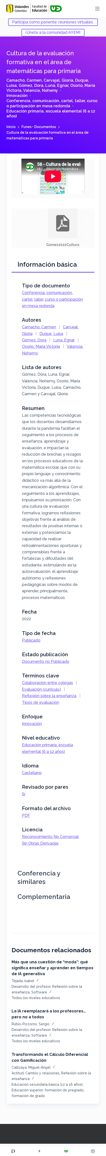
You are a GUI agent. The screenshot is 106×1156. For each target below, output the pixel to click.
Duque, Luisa (51, 333)
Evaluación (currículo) (41, 689)
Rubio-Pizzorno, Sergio (31, 1024)
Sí (23, 794)
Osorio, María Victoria (41, 346)
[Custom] (13, 1151)
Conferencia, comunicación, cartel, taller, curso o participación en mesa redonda (51, 103)
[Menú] (97, 8)
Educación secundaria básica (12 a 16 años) (47, 1084)
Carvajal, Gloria (58, 80)
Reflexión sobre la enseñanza (49, 695)
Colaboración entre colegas (47, 682)
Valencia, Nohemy (40, 90)
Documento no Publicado (45, 661)
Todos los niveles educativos (36, 998)
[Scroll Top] (92, 1151)
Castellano (32, 772)
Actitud (18, 1073)
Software (39, 992)
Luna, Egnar (56, 85)
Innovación (17, 95)
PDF (26, 815)
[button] (63, 228)
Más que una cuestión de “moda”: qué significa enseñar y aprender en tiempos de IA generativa (52, 968)
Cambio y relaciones (42, 1073)
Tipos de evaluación (40, 702)
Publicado (31, 640)
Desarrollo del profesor (31, 986)
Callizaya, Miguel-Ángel (31, 1067)
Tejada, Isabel (23, 981)
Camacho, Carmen (24, 80)
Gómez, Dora (31, 85)
